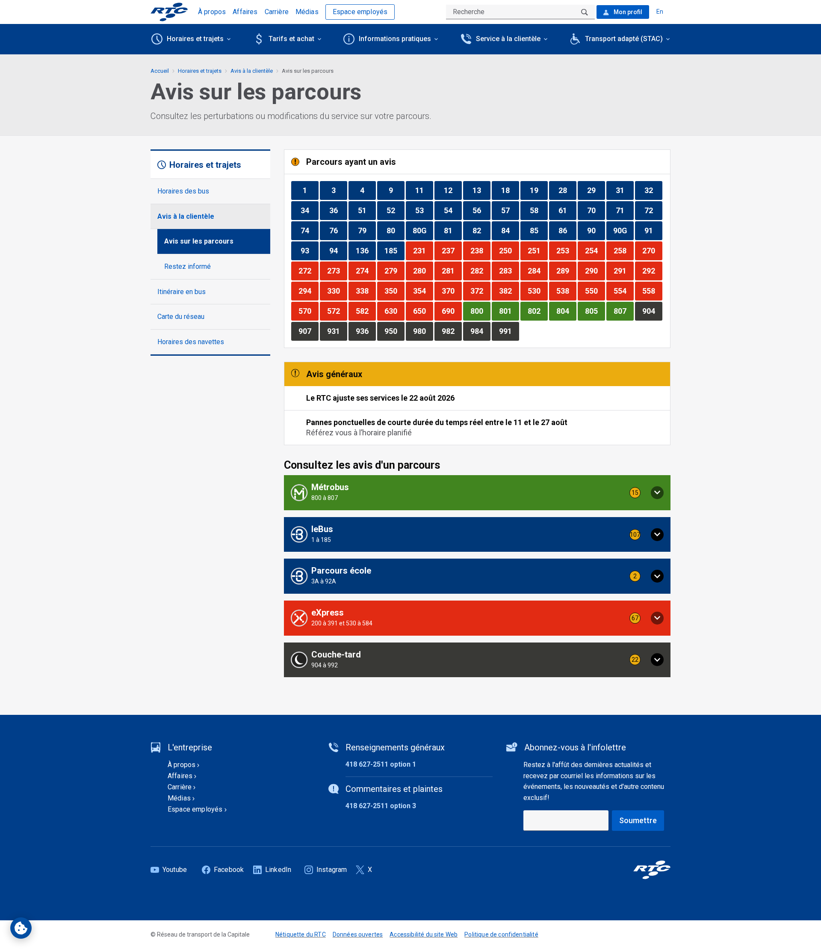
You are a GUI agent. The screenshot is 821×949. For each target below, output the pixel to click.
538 (566, 290)
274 (365, 270)
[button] (477, 492)
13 (481, 190)
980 (423, 331)
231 (423, 250)
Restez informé (187, 266)
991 (509, 331)
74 (309, 230)
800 (480, 310)
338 (365, 290)
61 (567, 210)
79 (366, 230)
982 (451, 331)
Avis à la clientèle (185, 216)
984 (480, 331)
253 (566, 250)
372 (480, 290)
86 (567, 230)
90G (623, 230)
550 (595, 290)
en (659, 11)
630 (394, 310)
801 (509, 310)
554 (623, 290)
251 (537, 250)
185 (394, 250)
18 (510, 190)
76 (338, 230)
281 (451, 270)
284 (537, 270)
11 (424, 190)
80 (395, 230)
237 (451, 250)
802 (537, 310)
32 (653, 190)
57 (510, 210)
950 (394, 331)
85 (538, 230)
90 (596, 230)
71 (624, 210)
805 (595, 310)
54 (452, 210)
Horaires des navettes (190, 342)
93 (309, 250)
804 (566, 310)
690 (451, 310)
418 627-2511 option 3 (381, 806)
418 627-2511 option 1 (381, 764)
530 (537, 290)
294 (308, 290)
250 (509, 250)
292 (652, 270)
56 (481, 210)
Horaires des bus (183, 191)
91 (653, 230)
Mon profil (627, 12)
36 (338, 210)
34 (309, 210)
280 (423, 270)
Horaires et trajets (199, 71)
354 (423, 290)
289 (566, 270)
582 (365, 310)
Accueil (160, 71)
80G (422, 230)
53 (424, 210)
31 (624, 190)
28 (567, 190)
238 (480, 250)
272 (308, 270)
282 (480, 270)
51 (366, 210)
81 (452, 230)
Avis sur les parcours (198, 241)
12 (452, 190)
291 (623, 270)
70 (596, 210)
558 (652, 290)
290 (595, 270)
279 (394, 270)
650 (423, 310)
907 (308, 331)
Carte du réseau (180, 316)
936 (365, 331)
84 (510, 230)
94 (338, 250)
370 (451, 290)
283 (509, 270)
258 (623, 250)
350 (394, 290)
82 (481, 230)
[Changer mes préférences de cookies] (21, 928)
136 (365, 250)
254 (595, 250)
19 (538, 190)
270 (652, 250)
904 (652, 310)
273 (337, 270)
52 (395, 210)
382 (509, 290)
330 (337, 290)
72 (653, 210)
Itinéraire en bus (181, 292)
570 (308, 310)
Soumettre (638, 820)
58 (538, 210)
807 (623, 310)
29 (596, 190)
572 (337, 310)
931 (337, 331)
